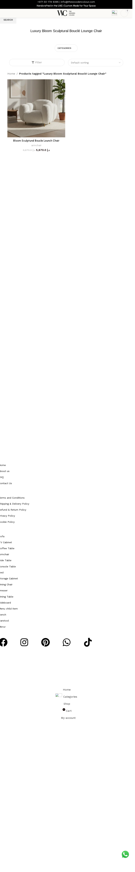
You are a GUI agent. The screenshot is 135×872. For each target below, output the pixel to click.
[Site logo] (66, 13)
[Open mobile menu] (6, 13)
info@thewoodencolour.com (78, 1)
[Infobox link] (114, 13)
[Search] (12, 13)
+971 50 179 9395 (48, 1)
